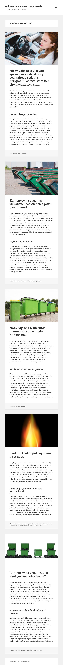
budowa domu (32, 281)
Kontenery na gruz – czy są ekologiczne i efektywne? (29, 574)
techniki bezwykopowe (36, 525)
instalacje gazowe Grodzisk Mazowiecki (26, 490)
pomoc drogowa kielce (23, 114)
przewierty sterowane (23, 525)
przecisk (30, 524)
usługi (24, 153)
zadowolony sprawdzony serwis (23, 6)
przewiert (36, 524)
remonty (39, 281)
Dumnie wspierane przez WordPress (20, 661)
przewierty (42, 524)
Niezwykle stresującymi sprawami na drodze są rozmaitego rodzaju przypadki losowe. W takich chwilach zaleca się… (30, 77)
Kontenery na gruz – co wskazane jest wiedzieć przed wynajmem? (31, 203)
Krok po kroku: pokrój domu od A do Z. (30, 455)
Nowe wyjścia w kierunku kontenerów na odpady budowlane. (28, 331)
